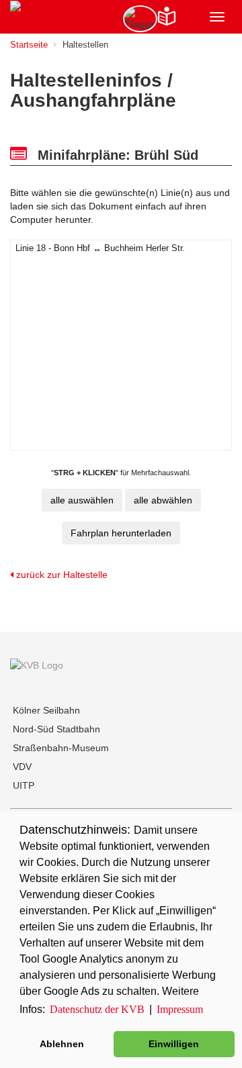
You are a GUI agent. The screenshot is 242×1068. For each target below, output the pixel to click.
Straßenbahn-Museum (61, 747)
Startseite (29, 45)
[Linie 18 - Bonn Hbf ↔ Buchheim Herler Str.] (121, 249)
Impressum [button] (180, 1009)
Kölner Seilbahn (46, 710)
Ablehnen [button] (62, 1043)
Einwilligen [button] (174, 1043)
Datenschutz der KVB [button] (97, 1009)
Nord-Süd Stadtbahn (56, 729)
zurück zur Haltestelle (60, 574)
